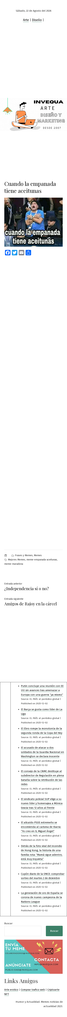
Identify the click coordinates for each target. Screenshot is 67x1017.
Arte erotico (11, 989)
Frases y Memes (24, 555)
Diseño (37, 20)
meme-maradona (13, 563)
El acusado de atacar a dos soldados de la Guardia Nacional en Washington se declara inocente (42, 752)
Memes (38, 555)
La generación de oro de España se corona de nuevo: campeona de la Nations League (42, 897)
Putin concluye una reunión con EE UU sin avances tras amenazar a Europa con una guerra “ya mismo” (42, 690)
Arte (26, 20)
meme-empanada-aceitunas (41, 559)
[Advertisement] (33, 63)
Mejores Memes (16, 559)
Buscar (8, 923)
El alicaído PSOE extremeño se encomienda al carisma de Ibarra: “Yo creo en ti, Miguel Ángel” (41, 827)
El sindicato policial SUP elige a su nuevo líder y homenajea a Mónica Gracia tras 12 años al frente (42, 803)
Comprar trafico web (33, 989)
